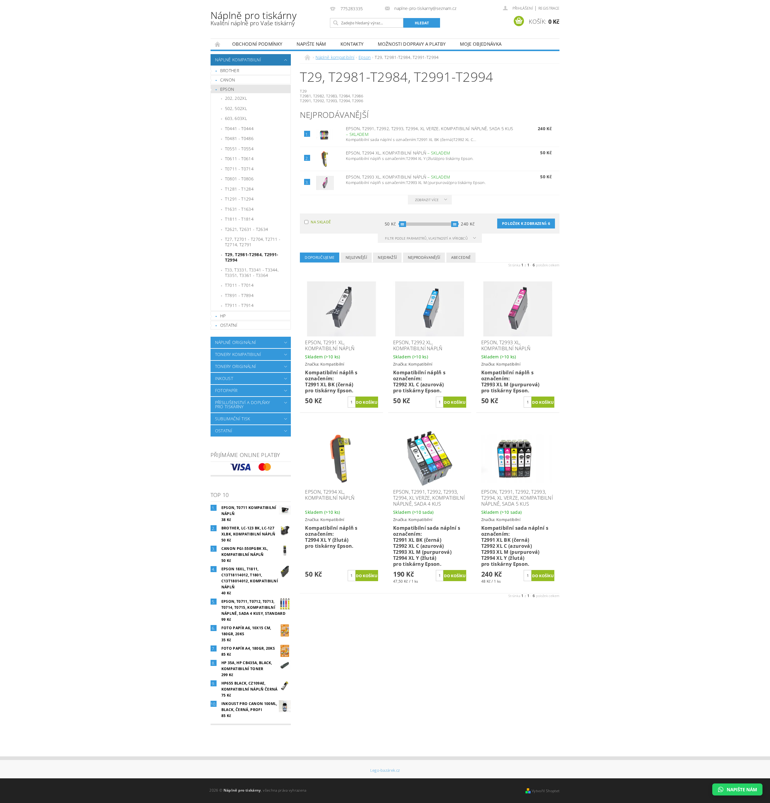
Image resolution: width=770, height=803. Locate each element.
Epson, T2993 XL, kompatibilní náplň (398, 177)
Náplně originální (235, 342)
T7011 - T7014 (239, 285)
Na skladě (321, 222)
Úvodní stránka (218, 44)
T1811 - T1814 (239, 219)
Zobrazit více (427, 200)
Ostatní (228, 325)
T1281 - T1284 (239, 189)
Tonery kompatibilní (238, 354)
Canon (227, 80)
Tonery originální (235, 366)
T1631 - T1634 (239, 209)
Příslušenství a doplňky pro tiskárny (242, 404)
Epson (227, 89)
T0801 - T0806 (239, 179)
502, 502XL (236, 108)
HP (223, 316)
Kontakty (352, 44)
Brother (229, 70)
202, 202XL (236, 98)
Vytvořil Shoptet (545, 790)
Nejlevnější (356, 257)
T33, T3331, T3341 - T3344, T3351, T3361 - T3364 (252, 272)
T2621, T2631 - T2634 (246, 229)
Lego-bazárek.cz (385, 770)
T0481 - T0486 (239, 138)
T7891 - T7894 (239, 295)
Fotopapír (226, 390)
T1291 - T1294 (239, 199)
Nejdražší (387, 257)
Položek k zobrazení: (526, 223)
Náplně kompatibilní (238, 60)
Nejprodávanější (424, 257)
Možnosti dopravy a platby (411, 44)
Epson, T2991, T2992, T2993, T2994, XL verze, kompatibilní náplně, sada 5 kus (429, 131)
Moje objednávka (480, 44)
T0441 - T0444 (239, 128)
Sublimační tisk (232, 418)
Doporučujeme (319, 257)
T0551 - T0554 (239, 149)
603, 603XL (236, 118)
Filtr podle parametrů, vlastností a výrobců (427, 238)
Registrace (548, 8)
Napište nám (311, 44)
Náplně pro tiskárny (254, 18)
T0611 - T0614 (239, 158)
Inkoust (224, 378)
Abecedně (461, 257)
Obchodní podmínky (257, 44)
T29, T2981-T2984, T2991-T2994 (252, 257)
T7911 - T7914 (239, 305)
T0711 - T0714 (239, 169)
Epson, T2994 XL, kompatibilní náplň (398, 153)
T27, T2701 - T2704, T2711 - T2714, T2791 (253, 241)
